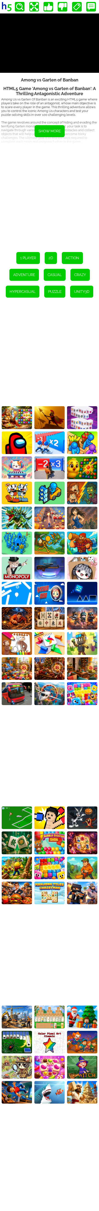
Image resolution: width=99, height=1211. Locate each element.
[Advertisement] (49, 195)
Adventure (24, 275)
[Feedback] (91, 7)
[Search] (20, 7)
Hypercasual (23, 291)
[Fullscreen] (34, 7)
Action (72, 258)
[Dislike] (62, 7)
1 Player (28, 258)
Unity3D (81, 291)
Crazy (80, 275)
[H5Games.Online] (7, 7)
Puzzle (55, 291)
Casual (55, 275)
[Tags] (77, 7)
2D (51, 258)
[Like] (48, 7)
